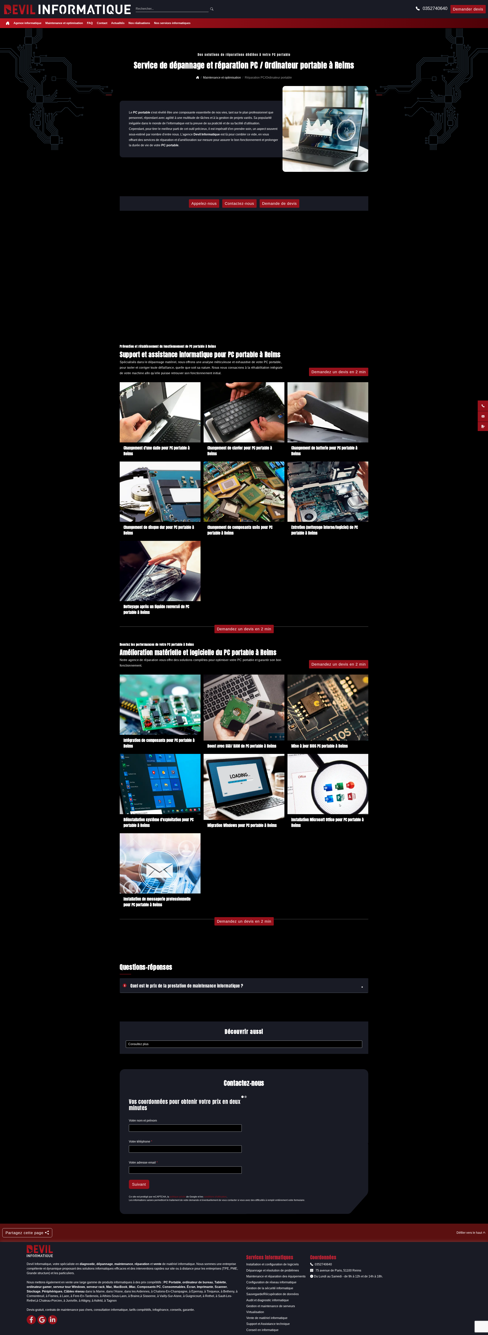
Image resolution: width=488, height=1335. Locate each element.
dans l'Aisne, (115, 1291)
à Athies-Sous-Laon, (113, 1296)
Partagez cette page (24, 1233)
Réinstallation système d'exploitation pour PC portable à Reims (158, 822)
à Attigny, (85, 1300)
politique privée (178, 1196)
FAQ (90, 23)
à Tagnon (110, 1300)
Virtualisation (255, 1312)
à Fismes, (52, 1296)
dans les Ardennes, (137, 1291)
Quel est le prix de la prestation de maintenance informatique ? (183, 985)
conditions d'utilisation (215, 1196)
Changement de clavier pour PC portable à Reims (239, 450)
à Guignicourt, (192, 1296)
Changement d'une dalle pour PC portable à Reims (157, 450)
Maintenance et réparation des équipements (276, 1276)
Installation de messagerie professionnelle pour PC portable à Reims (157, 901)
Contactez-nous (239, 203)
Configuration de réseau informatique (271, 1282)
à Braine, (134, 1296)
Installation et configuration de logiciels (272, 1264)
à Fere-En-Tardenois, (85, 1296)
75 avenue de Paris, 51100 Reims (338, 1270)
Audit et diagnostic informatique (267, 1300)
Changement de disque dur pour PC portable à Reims (159, 530)
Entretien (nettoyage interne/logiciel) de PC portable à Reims (324, 530)
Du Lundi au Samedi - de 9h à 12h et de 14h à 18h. (348, 1276)
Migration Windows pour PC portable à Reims (242, 825)
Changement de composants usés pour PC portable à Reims (239, 530)
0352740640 (434, 8)
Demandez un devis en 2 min (338, 372)
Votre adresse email (143, 1162)
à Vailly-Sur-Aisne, (169, 1296)
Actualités (117, 23)
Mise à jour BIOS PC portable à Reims (319, 745)
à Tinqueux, (212, 1291)
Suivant (139, 1184)
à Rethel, (209, 1296)
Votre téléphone (140, 1141)
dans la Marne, (95, 1291)
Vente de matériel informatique (266, 1318)
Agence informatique (27, 23)
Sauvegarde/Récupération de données (272, 1294)
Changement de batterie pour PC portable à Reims (324, 450)
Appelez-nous (204, 203)
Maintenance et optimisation (64, 23)
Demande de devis (279, 203)
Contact (102, 23)
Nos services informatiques (172, 23)
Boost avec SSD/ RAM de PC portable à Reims (241, 745)
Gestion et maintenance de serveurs (270, 1306)
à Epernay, (196, 1291)
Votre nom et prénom (143, 1120)
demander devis (468, 9)
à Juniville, (70, 1300)
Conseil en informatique (262, 1330)
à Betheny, (228, 1291)
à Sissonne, (148, 1296)
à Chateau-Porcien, (49, 1300)
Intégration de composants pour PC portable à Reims (159, 743)
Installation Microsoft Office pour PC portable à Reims (327, 822)
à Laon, (65, 1296)
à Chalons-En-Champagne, (169, 1291)
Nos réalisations (139, 23)
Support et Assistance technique (268, 1323)
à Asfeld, (97, 1300)
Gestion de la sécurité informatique (269, 1288)
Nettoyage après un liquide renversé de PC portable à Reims (156, 609)
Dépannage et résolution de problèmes (272, 1270)
